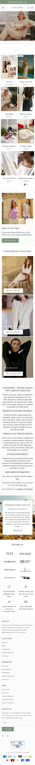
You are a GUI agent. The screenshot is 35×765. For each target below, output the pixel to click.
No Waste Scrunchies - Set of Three (9, 146)
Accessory (5, 656)
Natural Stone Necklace (26, 178)
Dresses (4, 643)
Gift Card (9, 82)
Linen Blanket (9, 114)
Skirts (3, 646)
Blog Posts (5, 693)
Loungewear (6, 649)
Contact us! (5, 679)
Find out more (17, 530)
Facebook (29, 489)
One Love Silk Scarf (9, 178)
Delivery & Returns (8, 699)
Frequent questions (8, 676)
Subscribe (8, 729)
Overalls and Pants (8, 653)
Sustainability (6, 673)
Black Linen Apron (26, 114)
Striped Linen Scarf (26, 82)
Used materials (6, 669)
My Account (5, 689)
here (17, 479)
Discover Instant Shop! (17, 2)
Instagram (20, 489)
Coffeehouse (25, 752)
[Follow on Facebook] (3, 736)
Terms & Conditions (8, 703)
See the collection (13, 291)
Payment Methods (7, 696)
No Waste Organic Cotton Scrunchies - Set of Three (25, 146)
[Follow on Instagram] (8, 736)
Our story (5, 666)
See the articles (10, 240)
